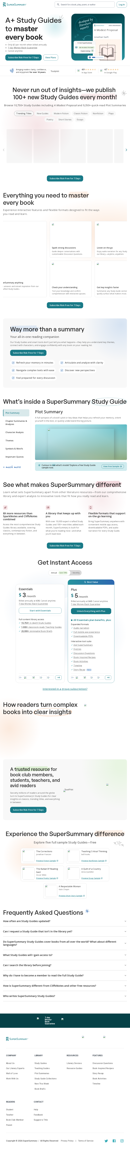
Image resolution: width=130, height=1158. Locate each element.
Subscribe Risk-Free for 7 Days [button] (23, 57)
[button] (24, 113)
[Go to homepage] (15, 5)
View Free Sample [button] (111, 466)
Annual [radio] (59, 573)
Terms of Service (85, 1141)
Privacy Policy (67, 1141)
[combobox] (87, 4)
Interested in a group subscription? (65, 689)
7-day (22, 47)
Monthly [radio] (76, 573)
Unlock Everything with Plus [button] (91, 611)
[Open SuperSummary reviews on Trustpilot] (62, 71)
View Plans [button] (50, 57)
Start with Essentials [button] (40, 610)
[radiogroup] (65, 572)
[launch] (106, 1141)
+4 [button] (58, 677)
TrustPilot (68, 789)
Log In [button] (122, 4)
